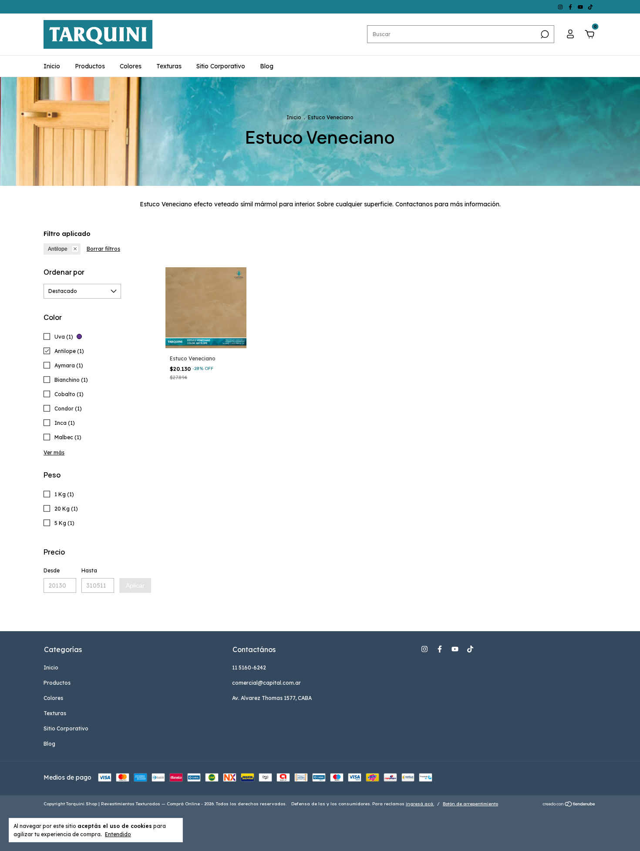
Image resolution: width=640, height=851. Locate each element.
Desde (52, 570)
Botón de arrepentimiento (470, 804)
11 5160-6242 (249, 667)
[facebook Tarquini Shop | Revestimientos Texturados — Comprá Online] (571, 6)
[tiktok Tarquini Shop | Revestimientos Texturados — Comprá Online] (590, 6)
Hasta (89, 570)
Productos (90, 66)
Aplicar (135, 585)
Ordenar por (64, 272)
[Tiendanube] (569, 805)
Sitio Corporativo (220, 66)
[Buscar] (544, 34)
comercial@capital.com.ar (266, 682)
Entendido (118, 834)
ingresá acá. (420, 804)
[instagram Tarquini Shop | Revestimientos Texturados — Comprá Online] (561, 6)
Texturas (169, 66)
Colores (130, 66)
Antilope (57, 249)
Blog (266, 66)
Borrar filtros (103, 249)
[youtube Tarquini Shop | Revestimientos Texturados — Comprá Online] (581, 6)
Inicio (52, 66)
